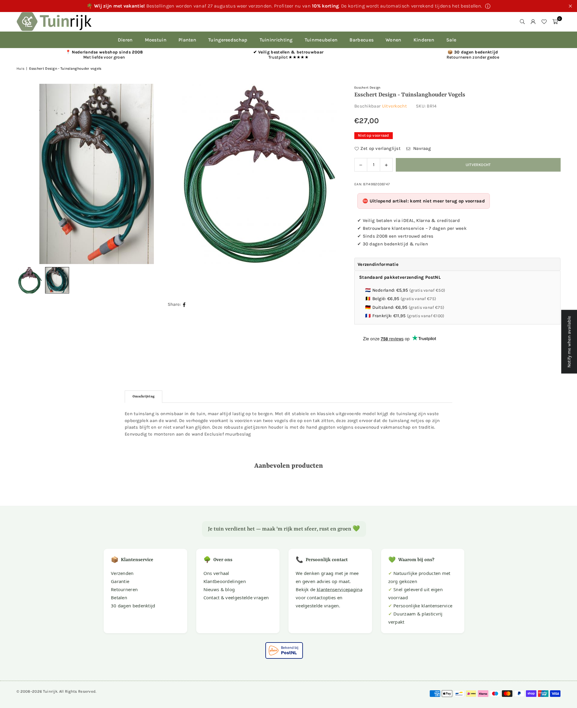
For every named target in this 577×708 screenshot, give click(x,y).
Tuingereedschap (228, 40)
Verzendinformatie (378, 264)
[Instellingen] (533, 21)
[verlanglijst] (544, 21)
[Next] (327, 173)
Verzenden (122, 573)
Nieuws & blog (219, 589)
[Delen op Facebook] (184, 304)
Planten (187, 40)
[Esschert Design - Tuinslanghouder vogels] (57, 280)
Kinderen (424, 40)
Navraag (421, 148)
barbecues (362, 40)
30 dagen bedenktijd (133, 606)
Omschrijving (143, 397)
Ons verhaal (216, 573)
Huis (20, 68)
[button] (555, 21)
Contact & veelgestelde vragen (236, 597)
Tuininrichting (276, 40)
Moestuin (155, 40)
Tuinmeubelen (321, 40)
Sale (451, 40)
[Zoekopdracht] (522, 21)
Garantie (120, 581)
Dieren (125, 40)
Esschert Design (367, 88)
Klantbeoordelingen (224, 581)
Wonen (393, 40)
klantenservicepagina (339, 589)
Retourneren (124, 589)
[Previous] (28, 173)
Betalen (119, 597)
